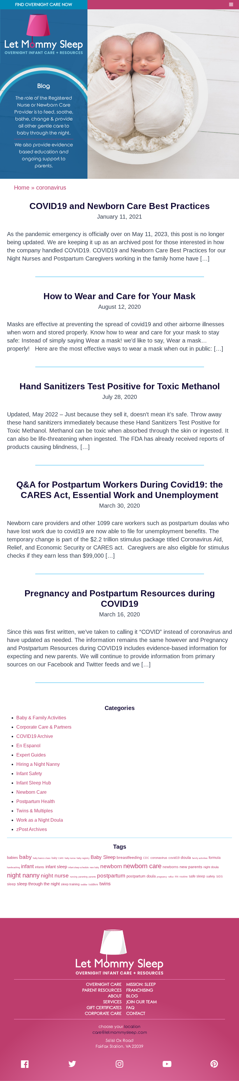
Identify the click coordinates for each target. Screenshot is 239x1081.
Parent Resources (102, 990)
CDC (146, 857)
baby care (58, 857)
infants (39, 867)
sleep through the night (38, 884)
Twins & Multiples (34, 810)
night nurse (55, 875)
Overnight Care (104, 984)
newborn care (142, 866)
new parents (191, 867)
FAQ (130, 1008)
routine (184, 876)
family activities (200, 858)
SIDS (219, 876)
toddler (84, 884)
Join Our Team (141, 1002)
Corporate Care (103, 1014)
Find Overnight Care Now (43, 5)
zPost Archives (31, 829)
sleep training (70, 884)
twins (105, 883)
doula (186, 857)
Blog (132, 996)
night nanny (23, 875)
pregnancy (162, 876)
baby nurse (70, 858)
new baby (94, 867)
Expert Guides (31, 754)
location (132, 1027)
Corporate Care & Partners (43, 727)
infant (27, 866)
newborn (111, 866)
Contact (135, 1014)
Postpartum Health (35, 801)
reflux (171, 876)
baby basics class (41, 858)
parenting (82, 876)
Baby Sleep (103, 857)
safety (210, 876)
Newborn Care (31, 792)
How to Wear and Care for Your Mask (119, 296)
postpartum (111, 875)
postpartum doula (141, 876)
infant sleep (56, 866)
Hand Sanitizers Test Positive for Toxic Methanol (120, 386)
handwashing (13, 867)
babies (12, 857)
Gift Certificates (104, 1008)
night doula (211, 867)
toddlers (93, 884)
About (115, 996)
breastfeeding (129, 857)
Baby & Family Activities (41, 717)
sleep (11, 884)
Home (21, 187)
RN (176, 876)
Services (112, 1002)
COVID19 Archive (34, 736)
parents (92, 876)
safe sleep (197, 876)
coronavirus (158, 857)
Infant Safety (29, 773)
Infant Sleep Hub (33, 782)
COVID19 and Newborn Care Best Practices (119, 206)
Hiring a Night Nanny (38, 764)
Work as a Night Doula (39, 820)
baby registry (83, 858)
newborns (170, 867)
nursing (73, 876)
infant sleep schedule (78, 867)
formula (215, 857)
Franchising (139, 990)
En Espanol (28, 745)
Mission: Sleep (141, 984)
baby (25, 857)
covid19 (174, 857)
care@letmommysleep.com (119, 1032)
